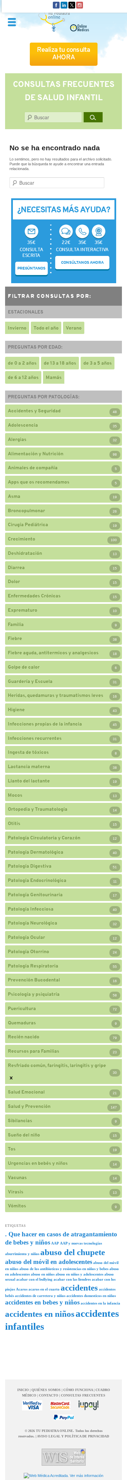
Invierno (17, 328)
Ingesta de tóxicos (28, 752)
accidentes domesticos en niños (91, 1296)
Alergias (17, 439)
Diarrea (16, 567)
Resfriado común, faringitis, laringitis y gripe (57, 1065)
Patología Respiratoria (33, 966)
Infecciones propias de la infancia (45, 724)
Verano (74, 328)
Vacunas (17, 1177)
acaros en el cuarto (44, 1289)
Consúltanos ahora (82, 262)
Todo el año (46, 328)
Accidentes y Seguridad (34, 411)
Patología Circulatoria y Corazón (44, 838)
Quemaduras (22, 1023)
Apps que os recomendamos (38, 482)
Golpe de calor (24, 667)
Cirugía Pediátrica (28, 524)
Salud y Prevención (29, 1106)
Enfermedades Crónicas (34, 596)
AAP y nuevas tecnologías (81, 1243)
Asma (14, 496)
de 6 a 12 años (23, 377)
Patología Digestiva (29, 866)
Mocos (15, 795)
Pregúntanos (31, 268)
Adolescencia (23, 425)
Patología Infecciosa (31, 909)
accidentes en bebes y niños (42, 1302)
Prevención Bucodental (34, 980)
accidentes (79, 1287)
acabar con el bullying (34, 1279)
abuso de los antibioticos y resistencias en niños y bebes (63, 1269)
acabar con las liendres (72, 1279)
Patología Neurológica (32, 923)
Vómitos (17, 1206)
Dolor (14, 581)
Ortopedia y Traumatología (37, 809)
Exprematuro (22, 610)
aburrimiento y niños (22, 1254)
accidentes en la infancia (100, 1303)
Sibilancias (20, 1120)
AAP (55, 1243)
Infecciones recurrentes (35, 738)
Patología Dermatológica (35, 852)
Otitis (14, 823)
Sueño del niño (24, 1135)
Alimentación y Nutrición (35, 454)
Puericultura (22, 1008)
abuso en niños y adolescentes (79, 1274)
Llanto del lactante (29, 781)
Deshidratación (25, 553)
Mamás (54, 377)
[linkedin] (64, 4)
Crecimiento (21, 539)
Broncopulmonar (26, 510)
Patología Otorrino (28, 951)
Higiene (16, 709)
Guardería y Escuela (30, 681)
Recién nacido (23, 1037)
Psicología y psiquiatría (34, 994)
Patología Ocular (26, 937)
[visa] (32, 1405)
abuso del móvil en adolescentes (48, 1261)
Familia (16, 624)
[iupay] (88, 1405)
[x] (71, 4)
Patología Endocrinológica (37, 880)
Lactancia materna (29, 766)
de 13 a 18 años (60, 363)
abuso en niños (43, 1274)
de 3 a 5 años (97, 363)
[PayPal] (64, 1417)
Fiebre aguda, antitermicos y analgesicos (53, 653)
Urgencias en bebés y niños (38, 1163)
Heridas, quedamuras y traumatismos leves (55, 695)
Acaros (21, 1289)
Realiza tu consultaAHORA (63, 53)
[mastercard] (60, 1405)
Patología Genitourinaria (35, 894)
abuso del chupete (72, 1252)
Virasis (15, 1192)
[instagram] (79, 4)
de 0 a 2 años (22, 363)
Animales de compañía (33, 467)
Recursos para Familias (33, 1051)
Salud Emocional (26, 1092)
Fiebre (15, 638)
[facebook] (56, 4)
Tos (12, 1149)
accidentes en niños (40, 1313)
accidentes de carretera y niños (40, 1296)
